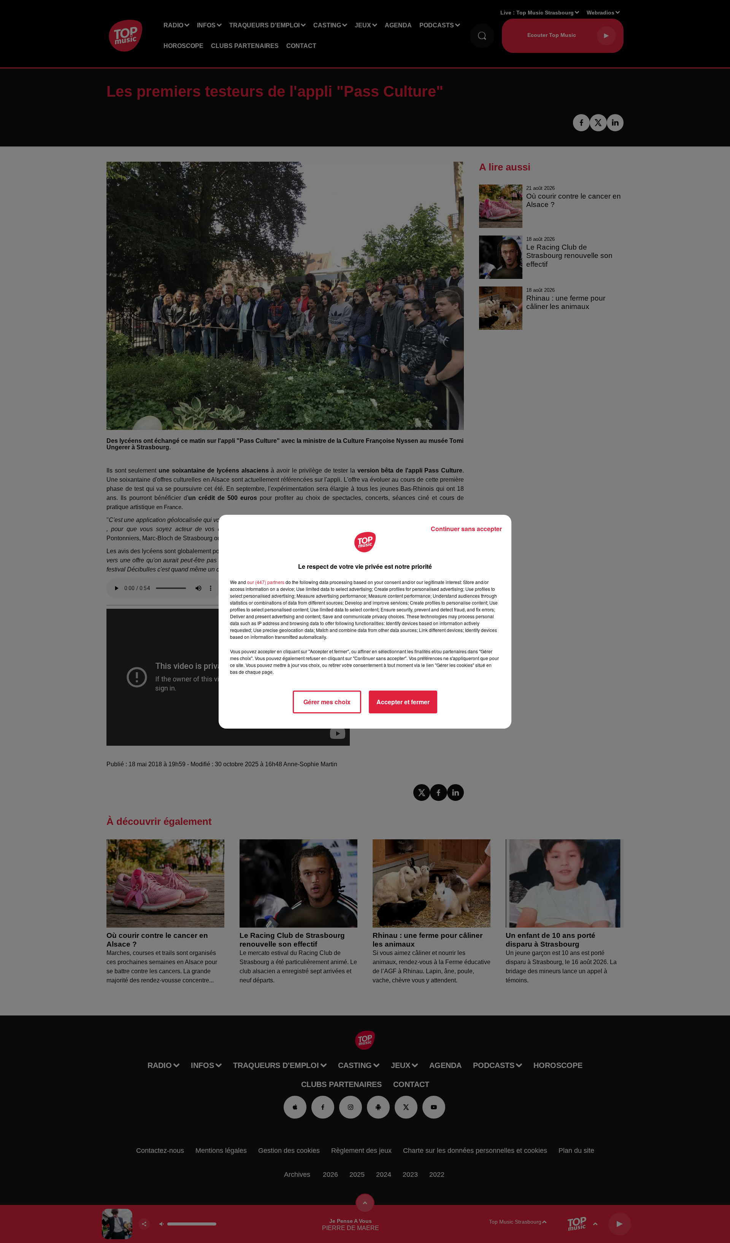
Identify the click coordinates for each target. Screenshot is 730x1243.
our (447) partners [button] (265, 582)
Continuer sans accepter (466, 528)
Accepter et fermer (403, 701)
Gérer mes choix (327, 701)
